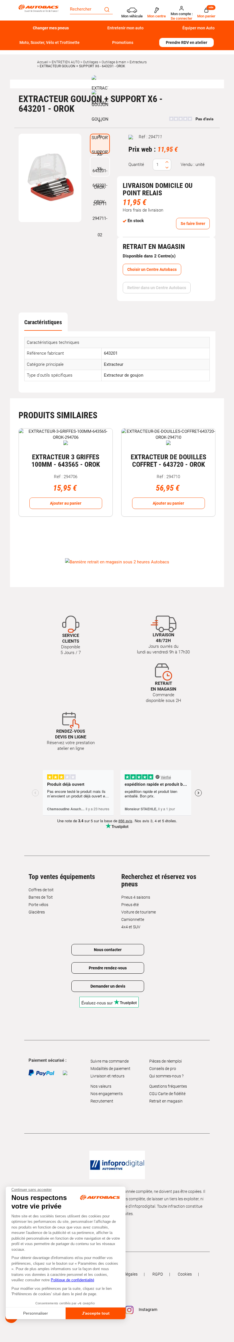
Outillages (90, 62)
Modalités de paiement (110, 1068)
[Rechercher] (107, 9)
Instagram (147, 1309)
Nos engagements (106, 1093)
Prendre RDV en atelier (186, 42)
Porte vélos (38, 904)
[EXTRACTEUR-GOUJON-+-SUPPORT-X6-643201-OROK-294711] (49, 177)
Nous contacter (108, 949)
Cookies (185, 1274)
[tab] (43, 322)
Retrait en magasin (166, 1101)
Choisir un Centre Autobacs (152, 269)
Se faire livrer (193, 223)
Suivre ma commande (109, 1061)
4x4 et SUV (130, 927)
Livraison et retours (107, 1076)
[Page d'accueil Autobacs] (40, 8)
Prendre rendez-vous (108, 968)
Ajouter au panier (65, 503)
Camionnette (132, 919)
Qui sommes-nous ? (166, 1076)
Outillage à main (114, 62)
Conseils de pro (162, 1068)
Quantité (136, 164)
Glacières (37, 912)
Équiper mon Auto (198, 28)
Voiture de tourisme (138, 912)
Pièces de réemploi (165, 1061)
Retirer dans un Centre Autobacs (156, 287)
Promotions (122, 42)
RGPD (157, 1274)
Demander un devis (107, 986)
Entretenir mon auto (125, 28)
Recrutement (101, 1101)
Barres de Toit (41, 897)
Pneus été (130, 904)
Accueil (42, 62)
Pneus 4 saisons (135, 897)
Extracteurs (138, 62)
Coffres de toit (41, 890)
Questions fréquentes (168, 1086)
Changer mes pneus (51, 28)
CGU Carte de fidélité (167, 1093)
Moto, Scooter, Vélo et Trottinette (49, 42)
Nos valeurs (100, 1086)
